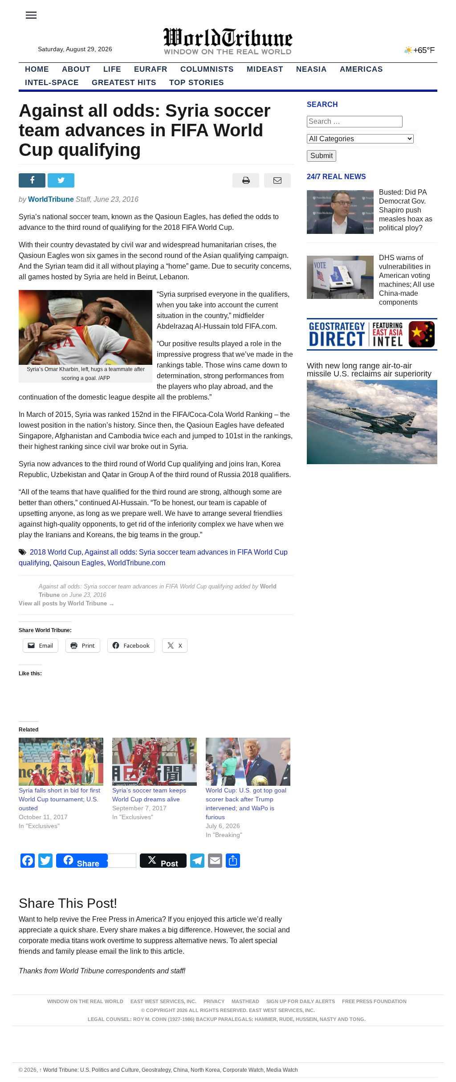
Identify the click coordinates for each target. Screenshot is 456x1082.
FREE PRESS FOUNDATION (374, 1001)
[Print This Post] (246, 180)
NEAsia (311, 69)
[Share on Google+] (91, 180)
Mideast (265, 69)
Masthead (245, 1001)
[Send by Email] (277, 180)
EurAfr (150, 69)
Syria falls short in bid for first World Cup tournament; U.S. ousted (59, 799)
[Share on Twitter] (62, 180)
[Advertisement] (372, 548)
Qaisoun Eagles (78, 563)
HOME (37, 69)
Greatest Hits (124, 82)
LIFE (112, 69)
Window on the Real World (85, 1001)
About (76, 69)
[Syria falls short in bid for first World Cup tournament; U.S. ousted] (61, 762)
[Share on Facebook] (33, 180)
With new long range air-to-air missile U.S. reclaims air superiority (369, 369)
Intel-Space (52, 82)
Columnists (207, 69)
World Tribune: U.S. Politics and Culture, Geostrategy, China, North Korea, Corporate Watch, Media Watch (168, 1070)
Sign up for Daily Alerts (300, 1001)
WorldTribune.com (136, 563)
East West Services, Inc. (163, 1001)
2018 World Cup (55, 552)
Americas (361, 69)
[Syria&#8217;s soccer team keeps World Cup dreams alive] (154, 762)
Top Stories (196, 82)
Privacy (214, 1001)
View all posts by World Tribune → (66, 603)
